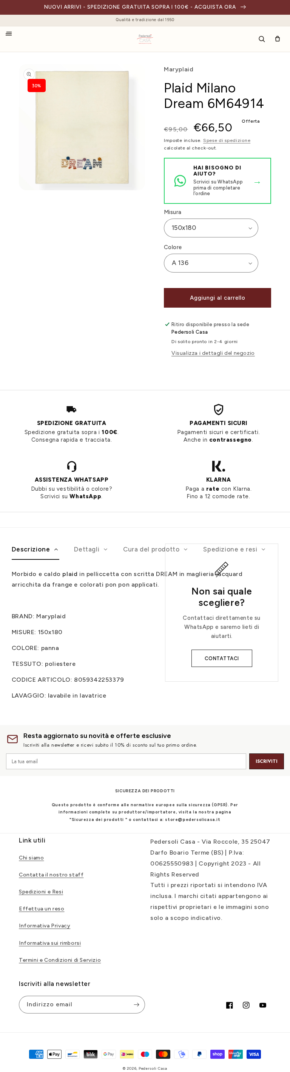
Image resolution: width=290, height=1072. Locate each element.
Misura (172, 212)
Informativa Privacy (44, 926)
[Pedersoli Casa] (145, 39)
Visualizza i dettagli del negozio (213, 353)
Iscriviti (267, 761)
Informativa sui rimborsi (50, 943)
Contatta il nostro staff (51, 875)
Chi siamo (31, 858)
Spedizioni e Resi (41, 892)
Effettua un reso (42, 909)
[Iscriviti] (136, 1004)
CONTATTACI (222, 658)
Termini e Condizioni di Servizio (60, 960)
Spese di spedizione (226, 140)
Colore (173, 247)
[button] (12, 37)
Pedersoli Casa (153, 1068)
